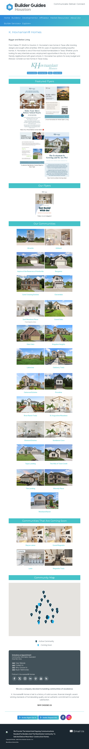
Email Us (78, 731)
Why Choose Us (21, 667)
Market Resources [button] (59, 18)
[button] (47, 617)
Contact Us (19, 665)
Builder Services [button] (12, 23)
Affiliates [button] (43, 18)
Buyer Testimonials (22, 670)
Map (50, 73)
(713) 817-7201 (17, 659)
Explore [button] (26, 23)
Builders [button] (16, 18)
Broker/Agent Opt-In (28, 718)
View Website (20, 663)
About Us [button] (75, 18)
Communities (32, 73)
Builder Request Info (49, 718)
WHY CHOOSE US (44, 705)
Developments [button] (29, 18)
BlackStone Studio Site (12, 742)
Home (7, 18)
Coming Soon (42, 73)
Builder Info (57, 73)
